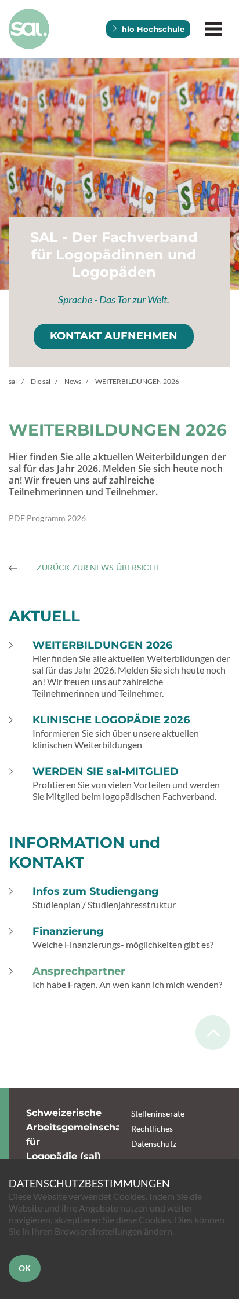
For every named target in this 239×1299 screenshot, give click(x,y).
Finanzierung (68, 931)
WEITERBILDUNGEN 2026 (102, 645)
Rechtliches (152, 1128)
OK (25, 1268)
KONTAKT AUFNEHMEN (114, 336)
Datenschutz (153, 1143)
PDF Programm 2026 (47, 518)
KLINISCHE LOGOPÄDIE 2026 (111, 719)
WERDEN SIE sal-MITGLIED (105, 771)
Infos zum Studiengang (95, 891)
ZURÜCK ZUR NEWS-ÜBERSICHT (97, 567)
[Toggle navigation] (213, 29)
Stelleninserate (157, 1113)
